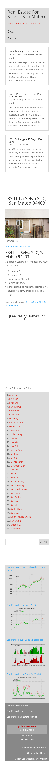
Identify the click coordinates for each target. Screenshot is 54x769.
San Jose (14, 501)
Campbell (14, 410)
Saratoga (14, 512)
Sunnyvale (15, 520)
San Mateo (15, 505)
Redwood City (17, 485)
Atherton (13, 394)
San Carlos (15, 497)
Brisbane (13, 402)
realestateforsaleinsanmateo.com (24, 23)
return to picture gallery (17, 246)
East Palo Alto (16, 422)
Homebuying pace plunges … (24, 51)
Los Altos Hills (17, 442)
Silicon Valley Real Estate (34, 747)
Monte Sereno (17, 461)
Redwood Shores (18, 489)
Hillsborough (16, 434)
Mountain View (18, 465)
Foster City (14, 426)
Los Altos (14, 438)
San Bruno (15, 493)
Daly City (13, 418)
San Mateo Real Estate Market (22, 716)
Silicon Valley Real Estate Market (31, 758)
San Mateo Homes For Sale (20, 711)
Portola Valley (17, 481)
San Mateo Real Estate (18, 705)
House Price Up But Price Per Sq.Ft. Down (24, 95)
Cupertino (14, 414)
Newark (14, 469)
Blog (11, 31)
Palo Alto (14, 477)
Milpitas (14, 457)
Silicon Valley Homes (37, 753)
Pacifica (14, 473)
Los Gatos (15, 446)
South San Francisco (20, 516)
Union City (15, 524)
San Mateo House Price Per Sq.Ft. (23, 605)
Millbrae (14, 453)
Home (12, 37)
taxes (25, 144)
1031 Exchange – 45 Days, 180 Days (25, 140)
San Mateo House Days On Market (24, 674)
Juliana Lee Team (27, 726)
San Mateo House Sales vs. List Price (25, 639)
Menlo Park (16, 450)
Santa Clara (16, 509)
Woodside (15, 528)
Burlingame (15, 406)
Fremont (14, 430)
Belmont (13, 398)
